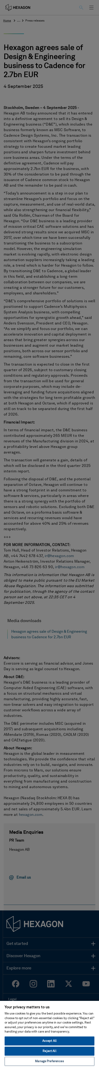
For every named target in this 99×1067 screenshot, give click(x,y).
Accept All (49, 1040)
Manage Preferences (49, 1061)
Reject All (49, 1051)
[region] (49, 1033)
